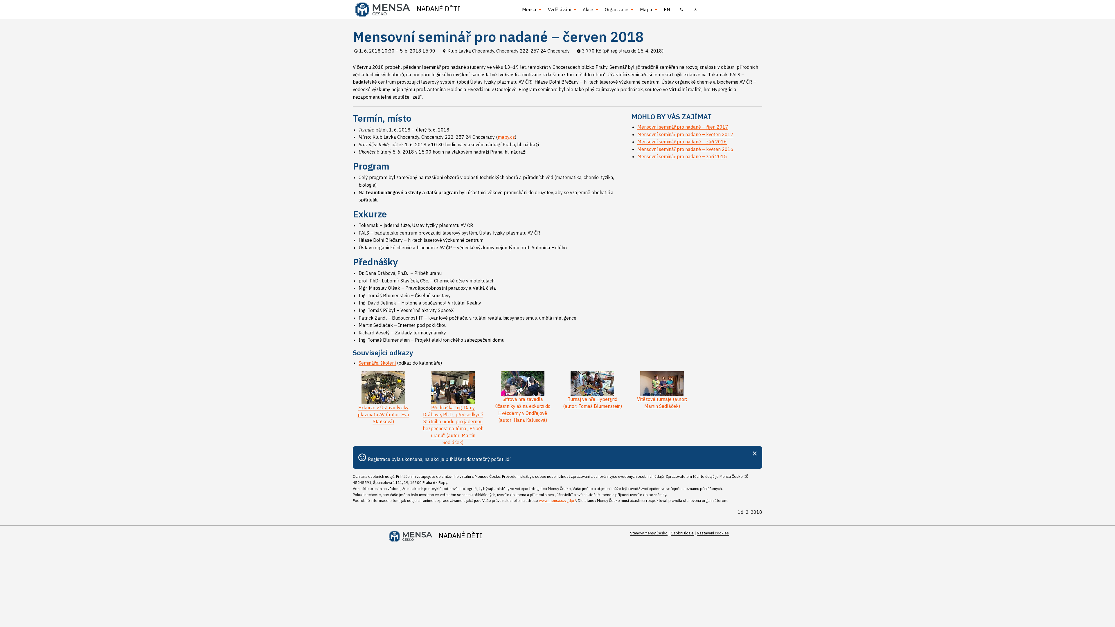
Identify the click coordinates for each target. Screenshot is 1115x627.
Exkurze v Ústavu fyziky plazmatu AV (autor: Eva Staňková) (383, 414)
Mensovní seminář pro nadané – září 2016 (682, 142)
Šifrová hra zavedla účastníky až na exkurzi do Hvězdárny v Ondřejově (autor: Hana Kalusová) (523, 409)
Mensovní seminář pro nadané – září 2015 (682, 156)
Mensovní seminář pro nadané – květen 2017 (685, 134)
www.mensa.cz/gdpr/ (557, 500)
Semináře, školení (377, 363)
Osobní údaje (682, 533)
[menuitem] (682, 9)
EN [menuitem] (667, 9)
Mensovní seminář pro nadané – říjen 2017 (682, 127)
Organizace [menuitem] (616, 9)
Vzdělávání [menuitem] (559, 9)
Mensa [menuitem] (529, 9)
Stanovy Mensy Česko (649, 533)
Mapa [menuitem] (646, 9)
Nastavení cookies (713, 533)
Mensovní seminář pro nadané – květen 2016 (685, 149)
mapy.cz (506, 137)
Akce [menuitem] (588, 9)
